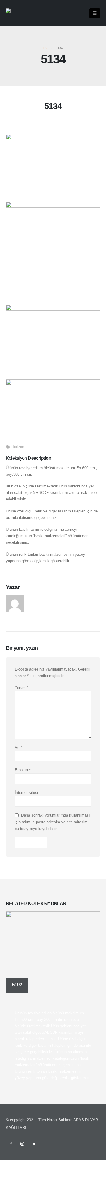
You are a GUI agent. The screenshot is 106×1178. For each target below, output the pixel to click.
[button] (94, 13)
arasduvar (37, 597)
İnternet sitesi (26, 792)
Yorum (21, 688)
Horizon (17, 447)
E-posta (23, 770)
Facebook (10, 1143)
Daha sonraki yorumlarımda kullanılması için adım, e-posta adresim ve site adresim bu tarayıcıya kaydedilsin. (52, 822)
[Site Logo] (18, 13)
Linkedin (33, 1143)
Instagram (22, 1143)
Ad (18, 747)
